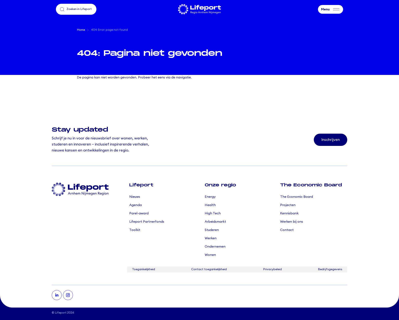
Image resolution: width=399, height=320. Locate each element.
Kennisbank (289, 213)
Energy (210, 196)
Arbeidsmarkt (215, 221)
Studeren (212, 230)
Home (81, 29)
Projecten (288, 205)
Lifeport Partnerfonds (146, 221)
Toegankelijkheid (143, 269)
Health (210, 205)
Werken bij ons (291, 221)
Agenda (135, 205)
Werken (211, 238)
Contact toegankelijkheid (209, 269)
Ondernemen (215, 246)
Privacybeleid (272, 269)
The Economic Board (296, 196)
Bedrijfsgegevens (330, 269)
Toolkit (134, 230)
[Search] (62, 9)
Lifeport (60, 312)
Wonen (210, 254)
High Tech (213, 213)
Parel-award (139, 213)
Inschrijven (330, 140)
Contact (287, 230)
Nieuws (134, 196)
